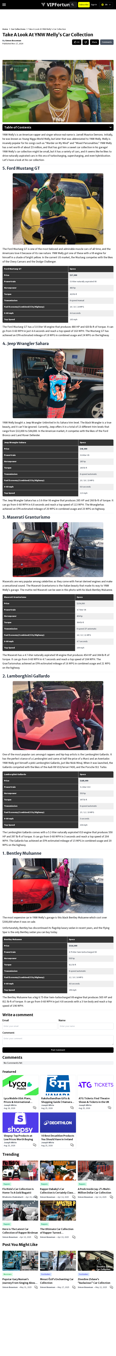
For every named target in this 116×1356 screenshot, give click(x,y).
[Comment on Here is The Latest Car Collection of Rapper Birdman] (36, 1237)
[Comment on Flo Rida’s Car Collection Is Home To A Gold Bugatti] (36, 1197)
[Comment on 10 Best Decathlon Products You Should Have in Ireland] (72, 1145)
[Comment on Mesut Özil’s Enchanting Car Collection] (74, 1287)
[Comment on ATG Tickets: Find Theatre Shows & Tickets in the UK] (109, 1108)
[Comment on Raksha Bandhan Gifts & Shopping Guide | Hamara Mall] (72, 1108)
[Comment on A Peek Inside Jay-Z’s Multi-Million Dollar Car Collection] (112, 1197)
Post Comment (58, 1050)
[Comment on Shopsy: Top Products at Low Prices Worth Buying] (34, 1145)
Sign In (94, 4)
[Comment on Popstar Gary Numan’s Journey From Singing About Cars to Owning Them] (36, 1287)
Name (62, 1020)
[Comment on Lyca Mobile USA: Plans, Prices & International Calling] (34, 1108)
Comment (8, 1032)
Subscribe (84, 4)
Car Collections (18, 29)
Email (5, 1020)
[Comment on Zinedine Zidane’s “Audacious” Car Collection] (112, 1287)
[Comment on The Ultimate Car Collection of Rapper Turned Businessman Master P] (74, 1237)
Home (5, 29)
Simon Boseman (13, 40)
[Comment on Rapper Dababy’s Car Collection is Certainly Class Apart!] (74, 1197)
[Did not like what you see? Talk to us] (85, 42)
